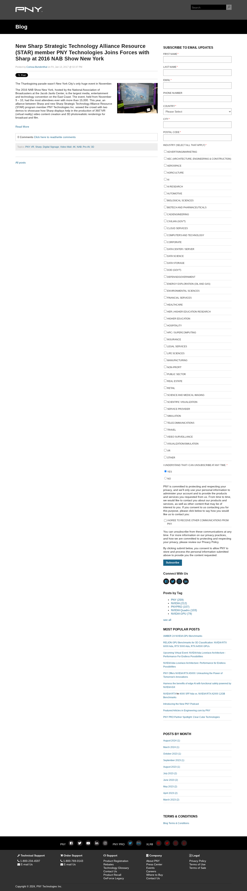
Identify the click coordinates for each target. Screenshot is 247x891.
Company (155, 855)
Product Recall (112, 874)
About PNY (153, 860)
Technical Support (32, 855)
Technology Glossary (116, 867)
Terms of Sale (197, 867)
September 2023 (173, 760)
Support (111, 855)
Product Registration (115, 860)
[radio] (197, 472)
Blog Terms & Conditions (176, 823)
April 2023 (170, 793)
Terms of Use (197, 864)
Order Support (72, 855)
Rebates (108, 864)
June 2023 (170, 780)
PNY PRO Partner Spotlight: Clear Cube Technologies (191, 717)
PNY (27, 147)
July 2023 (170, 773)
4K (74, 147)
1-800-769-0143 (73, 860)
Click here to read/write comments (55, 137)
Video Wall (66, 147)
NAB (79, 147)
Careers (151, 871)
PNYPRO (180, 606)
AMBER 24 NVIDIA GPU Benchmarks (182, 636)
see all (167, 619)
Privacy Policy (197, 860)
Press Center (154, 864)
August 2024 (171, 740)
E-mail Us (26, 864)
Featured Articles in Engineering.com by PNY (186, 710)
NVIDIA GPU (181, 613)
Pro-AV (86, 147)
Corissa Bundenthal (36, 67)
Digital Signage (51, 147)
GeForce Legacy (113, 878)
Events (150, 867)
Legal (196, 855)
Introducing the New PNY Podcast (181, 704)
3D (92, 147)
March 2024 (171, 747)
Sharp (38, 147)
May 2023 (170, 786)
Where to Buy (154, 874)
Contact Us (110, 871)
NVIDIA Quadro (184, 610)
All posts (20, 162)
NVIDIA (179, 603)
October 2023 (172, 753)
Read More (22, 126)
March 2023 (171, 799)
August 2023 (171, 767)
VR (32, 147)
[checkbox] (197, 305)
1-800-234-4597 (29, 860)
